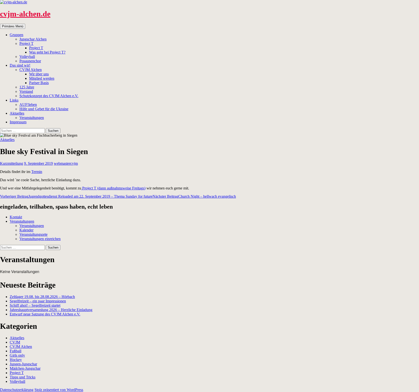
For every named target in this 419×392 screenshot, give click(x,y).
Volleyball (27, 57)
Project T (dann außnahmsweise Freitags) (113, 188)
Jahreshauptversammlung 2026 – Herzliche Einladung (51, 310)
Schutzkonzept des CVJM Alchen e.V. (48, 96)
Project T (26, 43)
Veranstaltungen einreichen (40, 239)
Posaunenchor (30, 61)
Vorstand (26, 91)
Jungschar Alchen (33, 39)
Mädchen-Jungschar (25, 368)
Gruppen (16, 35)
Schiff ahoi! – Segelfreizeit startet (35, 305)
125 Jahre (26, 87)
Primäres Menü (12, 26)
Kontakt (16, 217)
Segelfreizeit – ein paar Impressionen (38, 301)
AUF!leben (28, 104)
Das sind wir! (20, 65)
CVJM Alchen (30, 70)
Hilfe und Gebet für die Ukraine (43, 109)
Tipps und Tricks (22, 377)
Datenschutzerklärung (16, 390)
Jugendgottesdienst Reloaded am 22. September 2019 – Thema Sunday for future (76, 196)
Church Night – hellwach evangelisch (194, 196)
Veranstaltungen (31, 118)
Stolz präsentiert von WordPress (58, 390)
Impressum (18, 122)
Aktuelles (17, 113)
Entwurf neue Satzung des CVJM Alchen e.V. (45, 314)
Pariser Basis (39, 83)
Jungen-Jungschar (23, 364)
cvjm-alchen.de (25, 13)
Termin (36, 172)
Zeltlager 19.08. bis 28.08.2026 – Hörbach (42, 297)
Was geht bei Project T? (47, 52)
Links (14, 100)
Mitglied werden (41, 78)
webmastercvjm (66, 163)
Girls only (17, 355)
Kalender (26, 230)
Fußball (15, 351)
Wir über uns (39, 74)
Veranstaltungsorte (33, 234)
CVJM (15, 342)
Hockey (16, 360)
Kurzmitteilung (11, 163)
